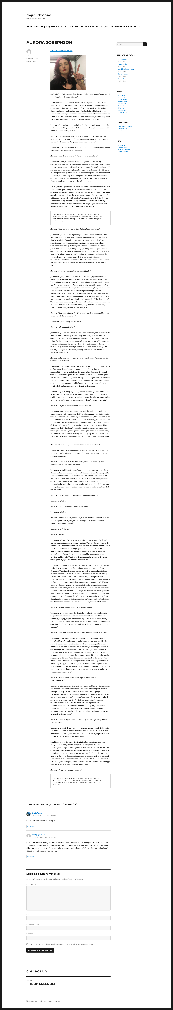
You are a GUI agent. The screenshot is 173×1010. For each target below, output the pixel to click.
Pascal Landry (122, 64)
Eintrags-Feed (122, 147)
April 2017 (121, 106)
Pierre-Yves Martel (124, 79)
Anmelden (121, 145)
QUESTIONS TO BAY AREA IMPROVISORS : (81, 27)
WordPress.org (123, 151)
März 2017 (121, 108)
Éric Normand (122, 59)
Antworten (30, 826)
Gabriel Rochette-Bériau (126, 69)
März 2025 (121, 97)
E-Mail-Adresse (33, 924)
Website (29, 934)
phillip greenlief (38, 835)
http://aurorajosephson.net (61, 50)
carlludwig (29, 56)
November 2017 (123, 102)
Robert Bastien (123, 74)
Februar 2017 (122, 110)
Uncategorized (31, 61)
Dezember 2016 (123, 112)
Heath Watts (37, 813)
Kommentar (32, 884)
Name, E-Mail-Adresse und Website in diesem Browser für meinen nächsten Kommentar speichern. (61, 944)
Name (29, 914)
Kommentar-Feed (124, 149)
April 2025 (121, 95)
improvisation (122, 129)
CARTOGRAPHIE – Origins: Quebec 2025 (42, 27)
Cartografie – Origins (125, 127)
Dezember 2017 (123, 100)
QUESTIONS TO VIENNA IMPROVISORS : (120, 27)
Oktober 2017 (122, 104)
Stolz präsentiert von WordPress (49, 1001)
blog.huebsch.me (39, 15)
